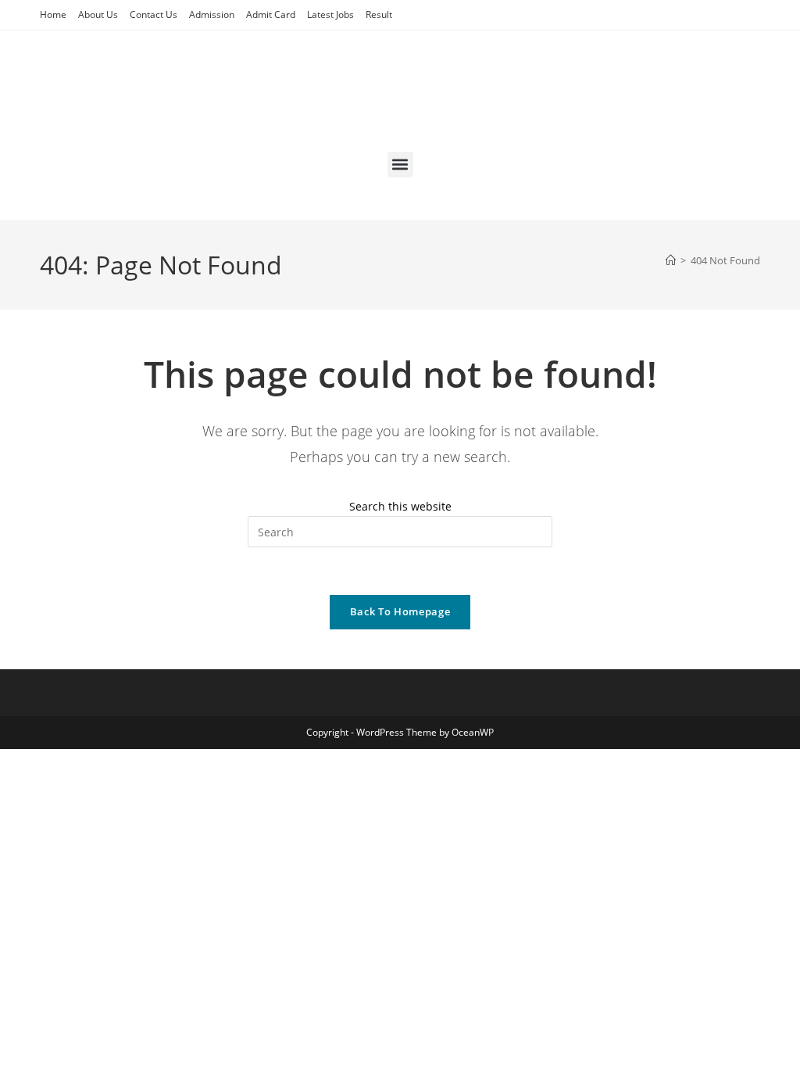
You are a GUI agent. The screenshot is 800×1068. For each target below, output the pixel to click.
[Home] (671, 260)
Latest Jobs (330, 14)
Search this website (400, 506)
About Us (98, 14)
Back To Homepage (400, 611)
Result (379, 14)
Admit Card (270, 14)
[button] (400, 164)
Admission (211, 14)
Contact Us (153, 14)
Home (53, 14)
